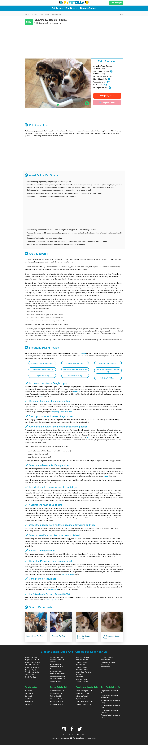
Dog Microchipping (42, 376)
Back (121, 14)
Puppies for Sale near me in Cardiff (110, 716)
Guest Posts (29, 701)
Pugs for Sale (80, 699)
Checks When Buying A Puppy (42, 369)
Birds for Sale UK (56, 693)
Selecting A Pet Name (107, 378)
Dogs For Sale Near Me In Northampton (82, 658)
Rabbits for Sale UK (57, 701)
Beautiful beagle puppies (83, 637)
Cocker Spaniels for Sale (84, 701)
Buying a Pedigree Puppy (108, 363)
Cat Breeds (28, 696)
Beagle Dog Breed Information (61, 412)
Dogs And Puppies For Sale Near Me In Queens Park (32, 672)
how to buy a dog (52, 600)
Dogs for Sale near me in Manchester (109, 696)
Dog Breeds (29, 693)
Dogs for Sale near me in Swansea (109, 711)
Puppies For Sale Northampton (81, 663)
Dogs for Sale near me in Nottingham (109, 692)
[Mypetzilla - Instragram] (64, 730)
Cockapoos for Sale (82, 693)
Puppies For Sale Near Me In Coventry (57, 672)
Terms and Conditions (69, 735)
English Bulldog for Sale (84, 704)
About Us (28, 699)
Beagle (104, 74)
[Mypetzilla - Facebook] (71, 730)
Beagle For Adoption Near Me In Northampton (108, 664)
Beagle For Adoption (32, 667)
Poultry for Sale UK (56, 704)
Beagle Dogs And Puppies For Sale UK (32, 658)
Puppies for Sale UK (57, 691)
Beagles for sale (58, 636)
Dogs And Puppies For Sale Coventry (82, 680)
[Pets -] (36, 622)
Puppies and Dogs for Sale (87, 687)
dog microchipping (68, 574)
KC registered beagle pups (111, 637)
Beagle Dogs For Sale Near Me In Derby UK (57, 677)
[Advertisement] (74, 41)
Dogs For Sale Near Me (110, 687)
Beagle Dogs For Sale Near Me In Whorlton (32, 663)
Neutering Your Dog (75, 376)
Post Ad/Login (116, 2)
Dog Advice (82, 353)
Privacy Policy (81, 735)
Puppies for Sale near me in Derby (110, 701)
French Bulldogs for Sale (84, 691)
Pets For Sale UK (56, 699)
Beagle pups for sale (34, 636)
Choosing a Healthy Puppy (75, 363)
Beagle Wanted (55, 681)
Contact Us (28, 704)
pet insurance (53, 589)
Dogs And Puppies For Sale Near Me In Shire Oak (57, 659)
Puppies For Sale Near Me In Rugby (82, 668)
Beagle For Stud (30, 677)
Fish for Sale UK (55, 696)
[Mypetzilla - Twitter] (79, 730)
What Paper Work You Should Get (75, 369)
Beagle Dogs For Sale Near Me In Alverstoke (83, 674)
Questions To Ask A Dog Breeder (42, 363)
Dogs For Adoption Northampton (107, 658)
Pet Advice (28, 691)
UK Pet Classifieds (77, 738)
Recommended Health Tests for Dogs (108, 370)
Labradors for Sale (82, 696)
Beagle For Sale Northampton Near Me (56, 666)
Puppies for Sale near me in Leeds (110, 706)
